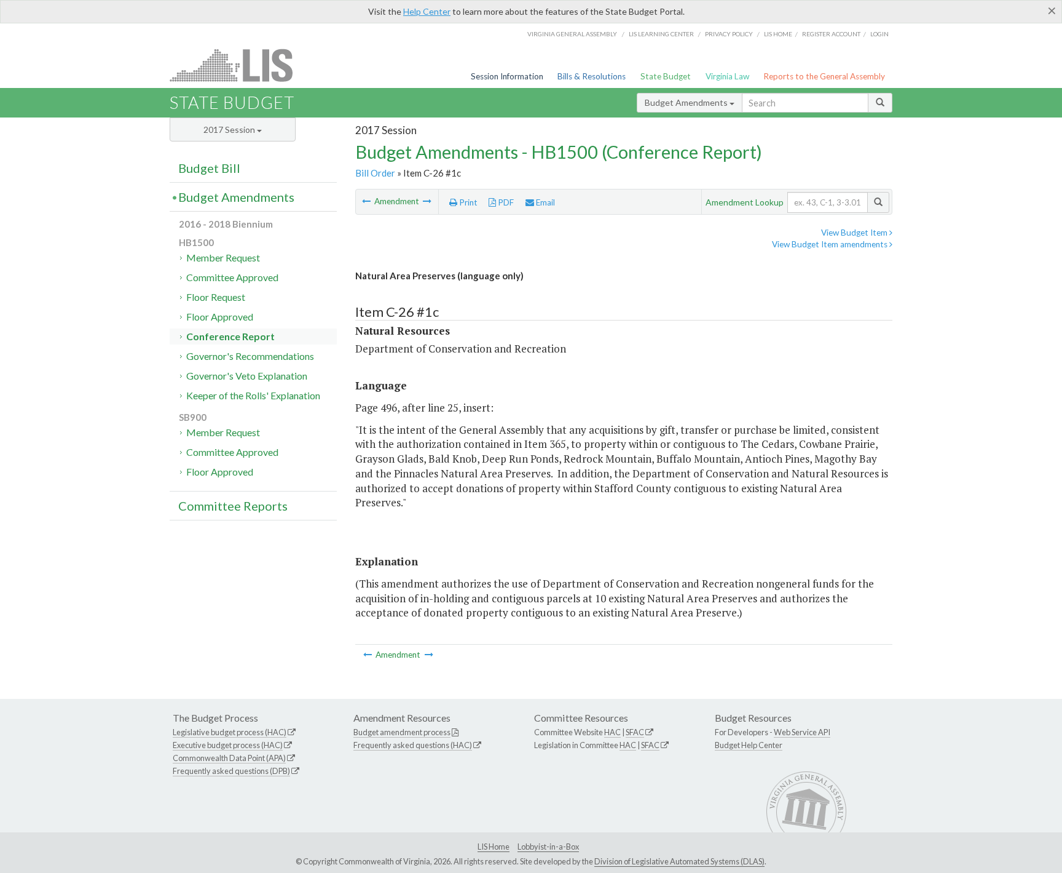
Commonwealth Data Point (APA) (229, 758)
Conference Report (230, 336)
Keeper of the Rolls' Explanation (253, 395)
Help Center (426, 11)
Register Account (831, 34)
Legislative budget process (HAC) (229, 732)
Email (544, 202)
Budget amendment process (401, 732)
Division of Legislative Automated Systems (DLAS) (679, 861)
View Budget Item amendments (830, 244)
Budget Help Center (748, 745)
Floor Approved (219, 316)
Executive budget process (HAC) (228, 745)
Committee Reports (233, 505)
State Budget (665, 76)
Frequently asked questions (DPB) (231, 771)
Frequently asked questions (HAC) (412, 745)
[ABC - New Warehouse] (427, 201)
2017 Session (230, 129)
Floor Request (215, 297)
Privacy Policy (729, 34)
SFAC (635, 732)
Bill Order (375, 172)
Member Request (223, 257)
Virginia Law (727, 76)
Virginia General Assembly (572, 34)
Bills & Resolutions (591, 76)
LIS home (778, 34)
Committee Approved (232, 277)
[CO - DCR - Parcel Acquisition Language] (367, 201)
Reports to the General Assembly (824, 76)
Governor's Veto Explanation (246, 375)
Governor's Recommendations (250, 356)
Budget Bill (209, 168)
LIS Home (493, 846)
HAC (612, 732)
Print (467, 202)
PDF (505, 202)
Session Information (507, 76)
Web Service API (802, 732)
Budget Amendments (687, 102)
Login (879, 34)
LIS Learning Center (661, 34)
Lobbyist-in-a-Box (548, 846)
